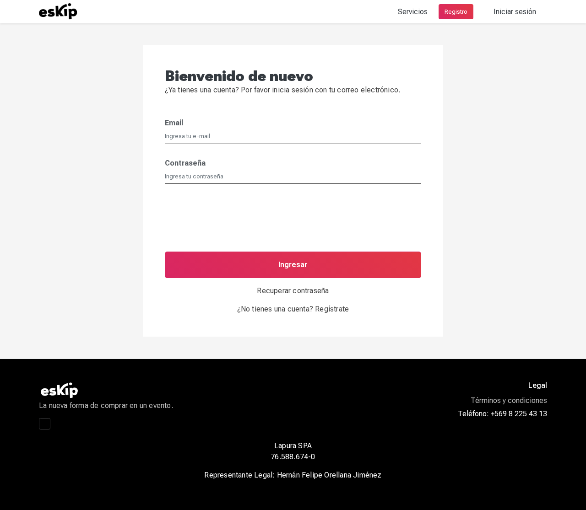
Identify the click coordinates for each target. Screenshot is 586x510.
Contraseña (185, 163)
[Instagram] (44, 423)
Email (174, 122)
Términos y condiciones (509, 400)
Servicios (413, 11)
